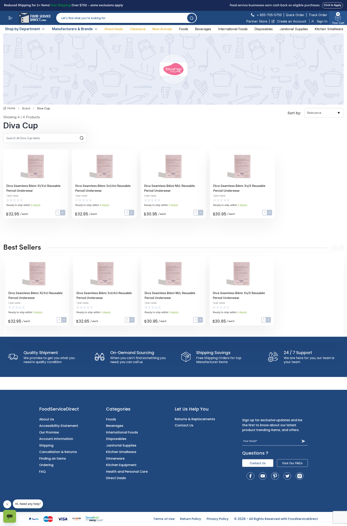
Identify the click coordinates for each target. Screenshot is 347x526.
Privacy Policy (218, 519)
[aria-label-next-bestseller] (341, 247)
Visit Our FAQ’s (292, 463)
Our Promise (49, 432)
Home (11, 108)
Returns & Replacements (195, 419)
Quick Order (295, 15)
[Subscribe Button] (303, 441)
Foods (183, 29)
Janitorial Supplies (294, 29)
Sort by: (294, 113)
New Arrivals (162, 29)
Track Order (318, 15)
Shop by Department (22, 29)
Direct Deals (114, 29)
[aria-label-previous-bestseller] (334, 247)
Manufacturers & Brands (72, 29)
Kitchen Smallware (329, 29)
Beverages (203, 29)
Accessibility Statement (58, 425)
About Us (46, 419)
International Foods (233, 29)
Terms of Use (164, 519)
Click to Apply (332, 5)
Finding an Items (52, 458)
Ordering (46, 465)
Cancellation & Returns (58, 452)
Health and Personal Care (127, 471)
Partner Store (256, 21)
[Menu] (10, 17)
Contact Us (184, 425)
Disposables (263, 29)
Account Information (56, 438)
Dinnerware (115, 458)
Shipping (46, 445)
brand (26, 108)
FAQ (42, 471)
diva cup (43, 108)
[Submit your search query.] (191, 18)
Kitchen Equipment (121, 465)
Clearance (138, 29)
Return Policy (190, 519)
